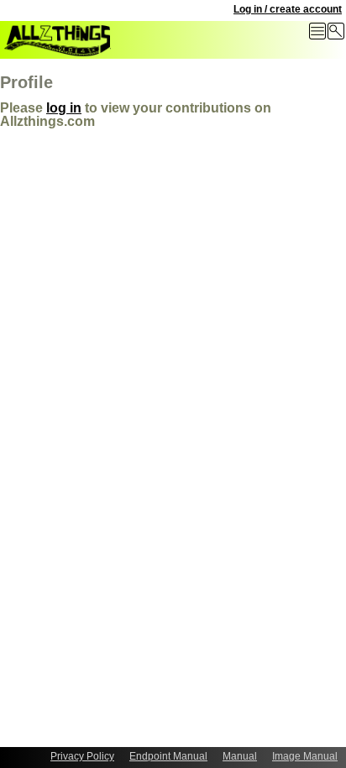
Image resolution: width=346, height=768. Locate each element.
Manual (240, 756)
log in (63, 108)
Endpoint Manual (168, 756)
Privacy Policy (82, 756)
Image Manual (305, 756)
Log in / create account (287, 9)
